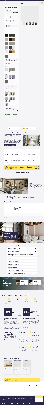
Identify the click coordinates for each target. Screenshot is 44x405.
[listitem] (6, 70)
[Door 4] (36, 23)
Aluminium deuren (12, 386)
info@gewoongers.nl (29, 167)
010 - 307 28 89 (22, 167)
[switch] (17, 403)
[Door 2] (30, 23)
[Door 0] (24, 23)
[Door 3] (33, 23)
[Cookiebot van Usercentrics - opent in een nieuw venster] (3, 403)
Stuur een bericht (15, 12)
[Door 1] (27, 23)
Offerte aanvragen (19, 386)
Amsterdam (5, 386)
